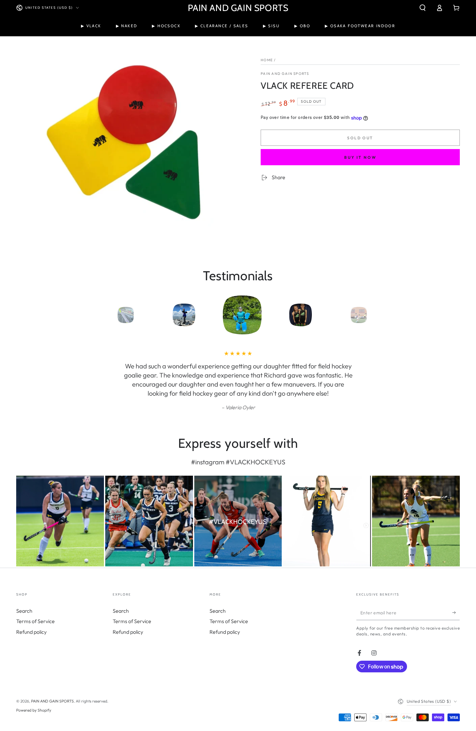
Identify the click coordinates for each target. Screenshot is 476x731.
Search (24, 611)
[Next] (369, 314)
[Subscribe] (456, 613)
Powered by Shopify (33, 710)
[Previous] (106, 314)
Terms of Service (35, 621)
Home (267, 60)
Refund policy (31, 632)
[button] (422, 8)
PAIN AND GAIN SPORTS (285, 73)
